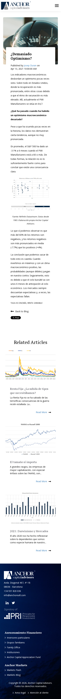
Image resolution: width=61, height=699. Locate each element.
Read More (41, 412)
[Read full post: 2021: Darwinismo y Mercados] (30, 508)
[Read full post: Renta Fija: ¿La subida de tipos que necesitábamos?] (30, 366)
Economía (21, 303)
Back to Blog (21, 311)
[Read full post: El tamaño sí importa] (30, 439)
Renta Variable (35, 303)
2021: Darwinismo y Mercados (29, 531)
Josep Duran (30, 65)
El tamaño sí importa (23, 462)
